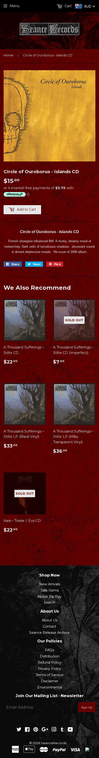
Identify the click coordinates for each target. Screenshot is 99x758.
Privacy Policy (49, 669)
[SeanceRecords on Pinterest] (35, 730)
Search (49, 602)
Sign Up (86, 707)
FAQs (49, 650)
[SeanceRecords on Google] (45, 730)
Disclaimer (49, 681)
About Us (49, 620)
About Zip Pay (49, 596)
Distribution (49, 656)
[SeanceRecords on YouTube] (70, 730)
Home (8, 55)
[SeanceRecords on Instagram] (54, 730)
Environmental (49, 687)
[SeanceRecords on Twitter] (19, 730)
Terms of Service (49, 675)
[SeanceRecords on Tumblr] (62, 730)
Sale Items (50, 590)
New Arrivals (49, 584)
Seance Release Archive (49, 632)
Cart (68, 6)
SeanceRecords (53, 743)
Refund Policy (49, 662)
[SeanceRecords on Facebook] (27, 730)
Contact (49, 626)
